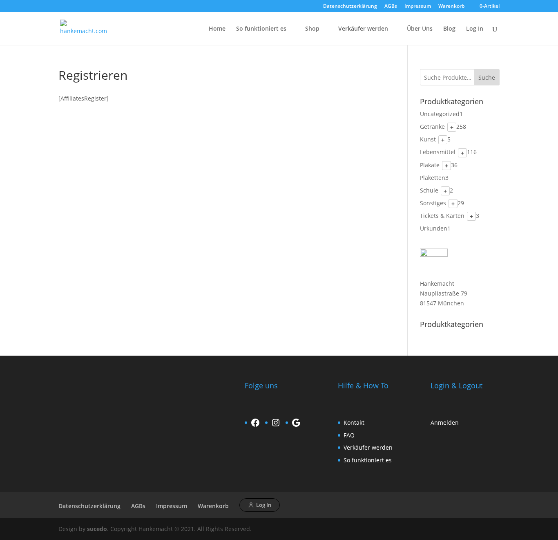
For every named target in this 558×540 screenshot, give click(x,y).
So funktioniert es (261, 29)
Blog (449, 29)
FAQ (349, 435)
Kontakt (354, 422)
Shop (312, 29)
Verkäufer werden (363, 29)
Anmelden (445, 422)
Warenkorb (451, 6)
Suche (486, 77)
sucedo (97, 529)
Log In (474, 29)
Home (217, 29)
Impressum (417, 6)
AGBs (390, 6)
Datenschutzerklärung (350, 6)
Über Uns (420, 29)
